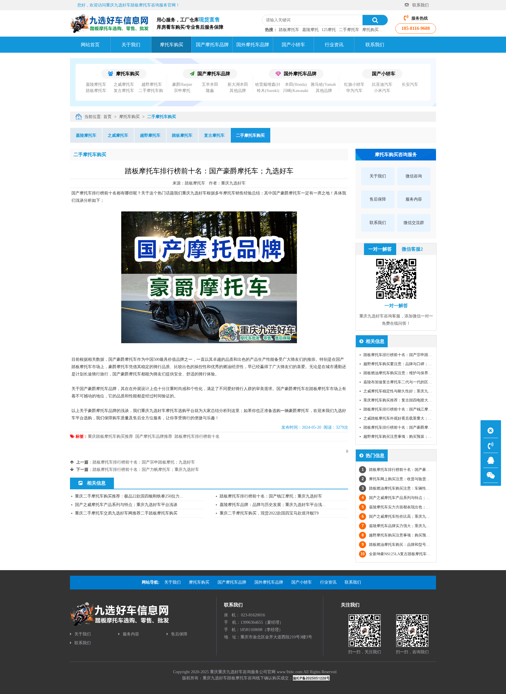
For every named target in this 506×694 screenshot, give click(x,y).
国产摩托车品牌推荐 (153, 436)
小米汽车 (382, 90)
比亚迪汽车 (382, 84)
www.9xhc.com (289, 672)
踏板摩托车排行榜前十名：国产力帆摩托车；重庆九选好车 (146, 469)
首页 (107, 116)
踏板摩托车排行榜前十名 (197, 436)
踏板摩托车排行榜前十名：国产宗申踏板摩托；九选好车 (144, 462)
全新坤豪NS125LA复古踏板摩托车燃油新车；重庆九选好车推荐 (418, 554)
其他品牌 (238, 90)
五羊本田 (210, 84)
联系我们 (420, 5)
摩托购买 (370, 30)
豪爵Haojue (182, 84)
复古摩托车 (124, 90)
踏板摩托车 (289, 30)
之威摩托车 (124, 84)
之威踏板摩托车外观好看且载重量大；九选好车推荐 (407, 418)
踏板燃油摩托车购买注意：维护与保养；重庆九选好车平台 (412, 373)
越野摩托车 (151, 84)
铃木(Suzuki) (268, 90)
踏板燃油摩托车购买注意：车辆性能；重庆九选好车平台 (413, 488)
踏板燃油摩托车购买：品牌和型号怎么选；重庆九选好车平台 (417, 544)
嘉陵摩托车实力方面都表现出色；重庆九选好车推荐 (409, 507)
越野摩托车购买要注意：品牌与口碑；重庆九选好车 (407, 364)
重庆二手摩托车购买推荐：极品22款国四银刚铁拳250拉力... (129, 496)
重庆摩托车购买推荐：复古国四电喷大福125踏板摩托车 (410, 400)
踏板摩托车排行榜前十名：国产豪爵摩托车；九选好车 (409, 427)
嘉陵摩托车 (96, 84)
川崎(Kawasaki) (296, 90)
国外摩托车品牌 (300, 73)
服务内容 (131, 634)
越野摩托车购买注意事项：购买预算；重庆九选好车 (407, 436)
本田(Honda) (296, 84)
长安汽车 (410, 84)
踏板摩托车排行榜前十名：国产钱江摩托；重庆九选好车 (271, 496)
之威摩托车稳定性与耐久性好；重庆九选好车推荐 (405, 391)
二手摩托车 (349, 30)
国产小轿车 (383, 73)
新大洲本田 (238, 84)
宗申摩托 (182, 90)
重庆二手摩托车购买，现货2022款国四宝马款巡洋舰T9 (269, 513)
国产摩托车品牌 (213, 73)
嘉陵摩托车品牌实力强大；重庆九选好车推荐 (403, 526)
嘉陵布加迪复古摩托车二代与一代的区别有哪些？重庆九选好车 (416, 382)
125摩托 (329, 30)
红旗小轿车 (354, 84)
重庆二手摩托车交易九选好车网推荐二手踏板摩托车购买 (126, 513)
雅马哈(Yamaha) (325, 84)
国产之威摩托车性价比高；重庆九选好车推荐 (403, 516)
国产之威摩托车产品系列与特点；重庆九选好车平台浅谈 (126, 504)
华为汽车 (354, 90)
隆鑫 (210, 90)
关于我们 (82, 634)
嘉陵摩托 (310, 30)
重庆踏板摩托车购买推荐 (110, 436)
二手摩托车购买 (153, 90)
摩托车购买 (127, 73)
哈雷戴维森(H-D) (270, 84)
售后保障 (179, 634)
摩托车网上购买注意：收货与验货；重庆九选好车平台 (411, 479)
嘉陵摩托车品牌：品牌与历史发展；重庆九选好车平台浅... (273, 504)
